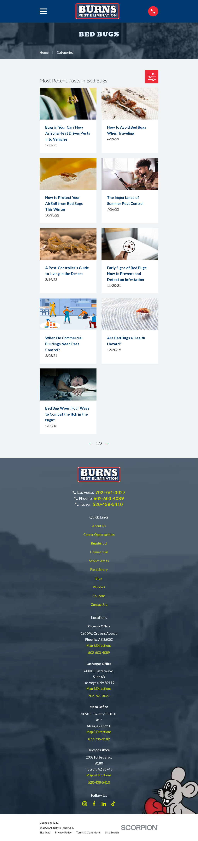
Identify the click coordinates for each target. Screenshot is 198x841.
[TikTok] (113, 803)
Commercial (99, 552)
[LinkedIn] (104, 803)
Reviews (99, 587)
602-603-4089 (109, 498)
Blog (99, 578)
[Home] (97, 11)
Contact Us (99, 605)
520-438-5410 (108, 504)
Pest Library (99, 570)
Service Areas (99, 561)
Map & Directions (98, 645)
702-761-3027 (110, 492)
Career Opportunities (99, 535)
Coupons (98, 596)
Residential (99, 543)
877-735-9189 (99, 739)
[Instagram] (84, 803)
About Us (99, 526)
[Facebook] (94, 803)
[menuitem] (45, 832)
